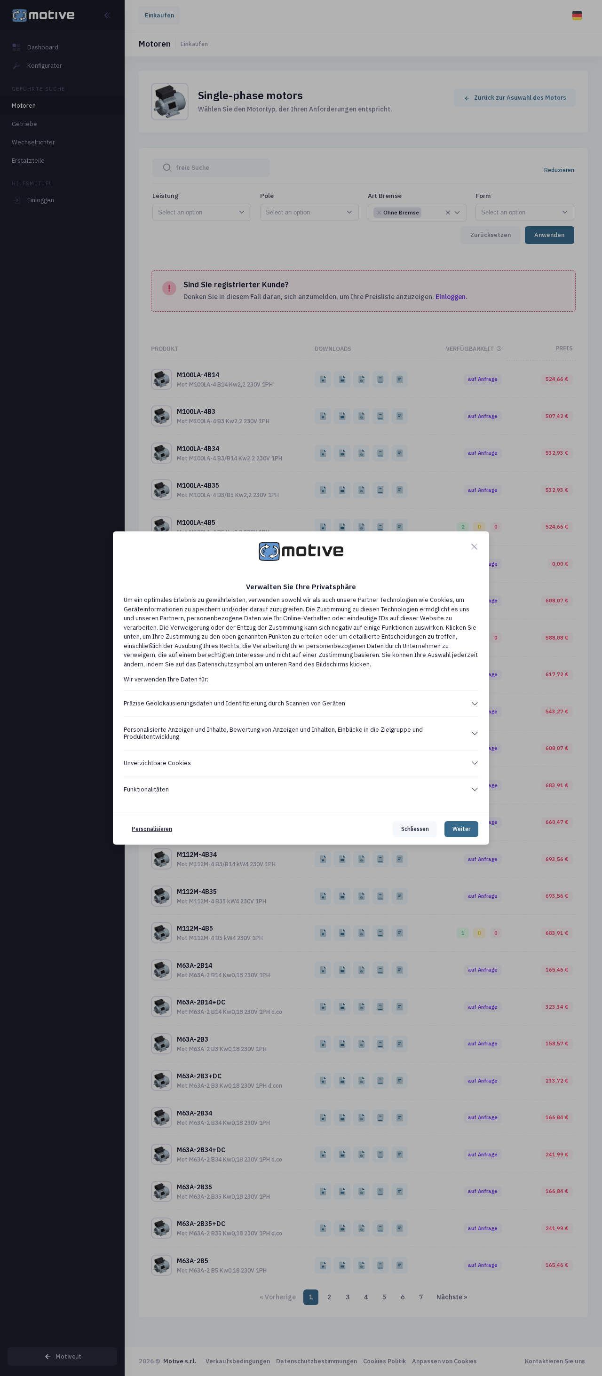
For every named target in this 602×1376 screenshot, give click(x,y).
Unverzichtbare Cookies (157, 763)
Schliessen (415, 828)
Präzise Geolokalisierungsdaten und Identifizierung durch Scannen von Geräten (234, 703)
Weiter (461, 828)
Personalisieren (152, 828)
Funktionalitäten (146, 789)
